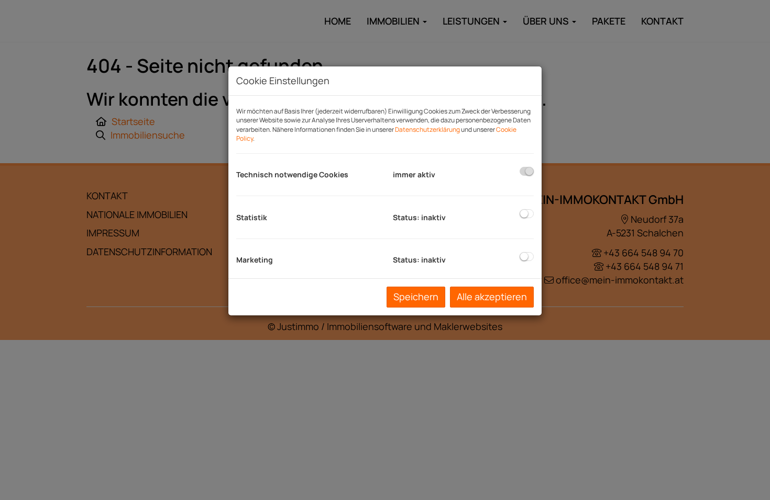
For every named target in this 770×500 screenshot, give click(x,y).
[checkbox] (527, 171)
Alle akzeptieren (492, 296)
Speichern (415, 296)
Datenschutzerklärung (427, 129)
